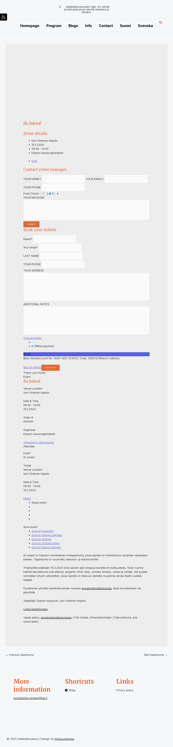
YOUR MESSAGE (33, 197)
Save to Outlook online (45, 543)
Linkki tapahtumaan (35, 609)
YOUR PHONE (32, 187)
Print (34, 161)
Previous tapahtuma (20, 654)
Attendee (28, 446)
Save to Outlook (41, 539)
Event (26, 376)
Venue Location (32, 388)
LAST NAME (31, 255)
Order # (28, 417)
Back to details (32, 367)
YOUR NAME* (32, 179)
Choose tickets (32, 338)
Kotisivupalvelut (64, 739)
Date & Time (30, 401)
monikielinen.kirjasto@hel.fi (30, 698)
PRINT (27, 498)
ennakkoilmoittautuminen (56, 617)
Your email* (30, 247)
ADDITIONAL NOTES (36, 304)
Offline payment (43, 346)
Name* (27, 239)
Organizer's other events (38, 442)
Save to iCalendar (42, 531)
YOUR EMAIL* (95, 179)
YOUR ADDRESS (33, 270)
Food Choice (31, 193)
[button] (160, 22)
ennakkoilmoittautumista (97, 588)
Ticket (27, 465)
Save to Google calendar (46, 535)
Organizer (29, 430)
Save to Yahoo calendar (46, 547)
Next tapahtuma (155, 654)
